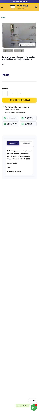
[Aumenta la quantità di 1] (19, 93)
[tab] (13, 143)
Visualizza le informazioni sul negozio (15, 112)
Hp (3, 64)
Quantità (5, 88)
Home (3, 18)
